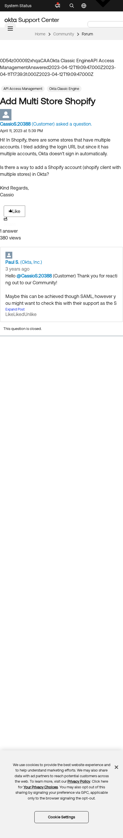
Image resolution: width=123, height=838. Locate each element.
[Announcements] (57, 5)
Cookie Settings (61, 817)
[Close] (116, 767)
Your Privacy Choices (40, 787)
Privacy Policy (79, 781)
